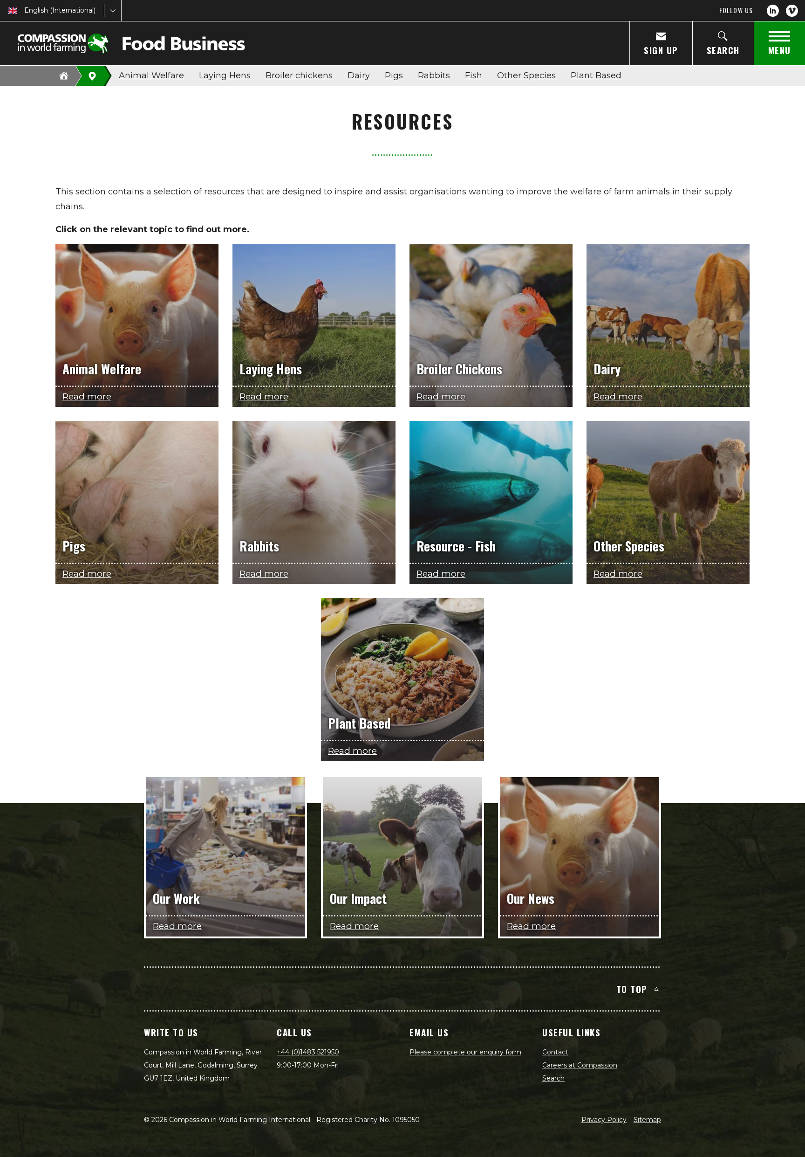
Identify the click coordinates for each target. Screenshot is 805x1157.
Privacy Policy (604, 1120)
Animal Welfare (151, 75)
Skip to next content (402, 193)
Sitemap (647, 1120)
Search (553, 1078)
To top (632, 988)
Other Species (526, 75)
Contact (555, 1052)
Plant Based (596, 75)
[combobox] (25, 10)
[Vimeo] (792, 11)
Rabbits (434, 75)
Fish (473, 75)
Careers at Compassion (579, 1065)
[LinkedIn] (773, 11)
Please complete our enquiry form (465, 1052)
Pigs (394, 75)
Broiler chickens (299, 75)
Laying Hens (225, 75)
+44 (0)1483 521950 (308, 1052)
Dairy (359, 75)
